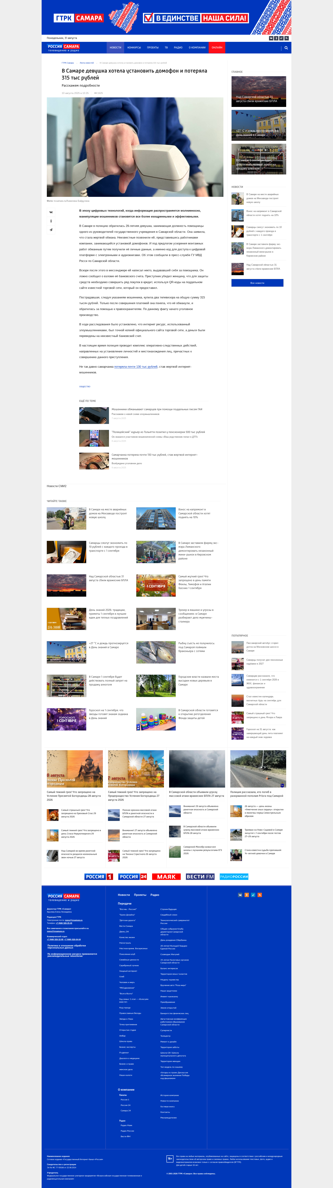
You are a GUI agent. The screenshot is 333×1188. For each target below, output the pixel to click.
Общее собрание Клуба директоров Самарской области (171, 932)
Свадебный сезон (168, 915)
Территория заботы (169, 1047)
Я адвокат (124, 1053)
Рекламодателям (168, 1118)
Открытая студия (127, 1030)
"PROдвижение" (127, 988)
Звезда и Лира (126, 1019)
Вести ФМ (125, 1136)
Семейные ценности (129, 960)
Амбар (122, 1036)
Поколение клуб (127, 954)
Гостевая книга (167, 1107)
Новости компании (169, 1101)
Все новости (257, 283)
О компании (197, 47)
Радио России (127, 1131)
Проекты (153, 47)
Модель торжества (169, 980)
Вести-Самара (126, 926)
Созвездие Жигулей (169, 954)
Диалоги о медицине (129, 1058)
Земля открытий (168, 1008)
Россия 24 (125, 1105)
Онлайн (217, 47)
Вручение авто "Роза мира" (173, 985)
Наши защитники (168, 991)
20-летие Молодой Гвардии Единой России (173, 947)
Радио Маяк (126, 1125)
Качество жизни (127, 937)
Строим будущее (168, 909)
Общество (84, 387)
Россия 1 (125, 1100)
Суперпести (166, 1030)
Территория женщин (170, 1061)
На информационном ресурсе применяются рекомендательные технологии (72, 955)
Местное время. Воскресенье (133, 948)
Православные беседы (130, 1013)
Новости (115, 47)
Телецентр (165, 1036)
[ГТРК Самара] (63, 48)
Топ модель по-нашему (171, 1067)
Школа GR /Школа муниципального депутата (173, 1054)
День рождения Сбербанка (173, 940)
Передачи (124, 903)
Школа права (125, 1041)
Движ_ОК (124, 932)
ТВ (166, 47)
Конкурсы (134, 47)
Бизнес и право (126, 1064)
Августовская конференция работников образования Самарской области (173, 1022)
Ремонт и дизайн (168, 1042)
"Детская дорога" (127, 920)
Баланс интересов (169, 968)
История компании (169, 1095)
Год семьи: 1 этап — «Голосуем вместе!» (133, 1000)
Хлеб (121, 977)
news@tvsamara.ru (74, 920)
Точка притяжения (128, 1024)
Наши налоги (125, 1075)
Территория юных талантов (173, 974)
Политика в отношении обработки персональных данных (67, 946)
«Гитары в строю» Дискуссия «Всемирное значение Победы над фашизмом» (175, 1075)
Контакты (165, 1112)
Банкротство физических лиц (174, 1013)
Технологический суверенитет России (175, 921)
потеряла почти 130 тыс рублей (135, 366)
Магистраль (125, 943)
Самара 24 (126, 1111)
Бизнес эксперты (127, 1047)
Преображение (167, 1002)
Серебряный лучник (129, 965)
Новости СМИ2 (56, 486)
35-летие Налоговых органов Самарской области (174, 961)
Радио (178, 47)
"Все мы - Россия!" (128, 909)
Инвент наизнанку (169, 996)
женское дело (126, 1069)
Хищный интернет (128, 971)
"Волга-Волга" (126, 994)
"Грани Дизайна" (127, 915)
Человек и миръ (127, 982)
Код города (124, 1008)
